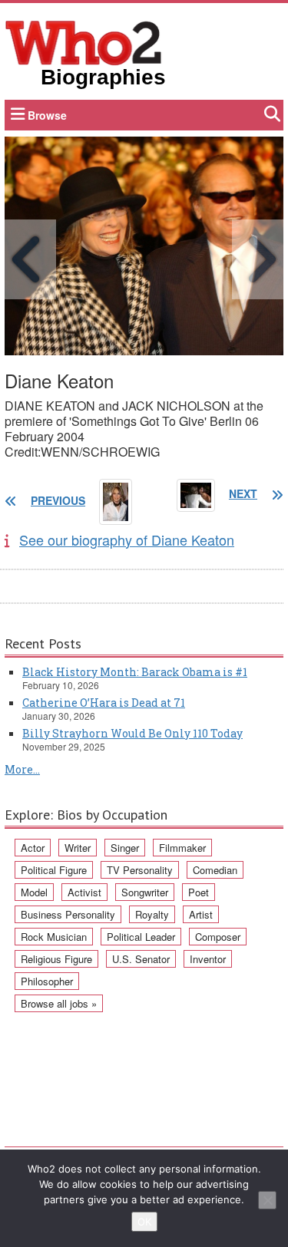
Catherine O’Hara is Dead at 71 (103, 702)
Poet (198, 892)
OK (144, 1222)
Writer (78, 847)
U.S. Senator (141, 959)
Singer (125, 847)
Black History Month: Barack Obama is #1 (134, 672)
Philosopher (47, 981)
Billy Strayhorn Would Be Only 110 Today (132, 733)
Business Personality (68, 914)
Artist (201, 914)
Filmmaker (182, 847)
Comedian (215, 870)
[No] (267, 1200)
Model (34, 892)
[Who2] (84, 41)
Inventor (208, 959)
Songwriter (144, 892)
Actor (33, 847)
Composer (217, 936)
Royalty (152, 914)
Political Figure (54, 870)
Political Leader (141, 936)
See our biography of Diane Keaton (126, 539)
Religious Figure (56, 959)
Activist (84, 892)
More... (22, 769)
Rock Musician (54, 936)
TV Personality (140, 870)
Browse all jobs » (59, 1003)
